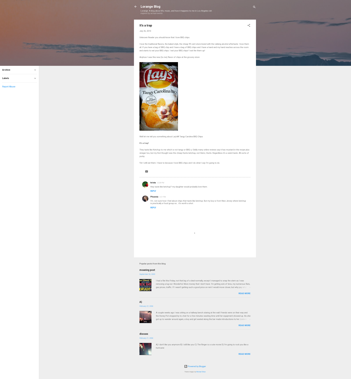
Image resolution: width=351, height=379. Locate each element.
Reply (153, 191)
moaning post (147, 269)
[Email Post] (146, 172)
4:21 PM (162, 197)
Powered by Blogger (196, 366)
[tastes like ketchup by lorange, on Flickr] (158, 130)
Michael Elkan (201, 372)
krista (153, 182)
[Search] (254, 7)
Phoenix (154, 197)
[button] (248, 26)
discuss (143, 333)
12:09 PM (160, 183)
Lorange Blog (150, 7)
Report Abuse (8, 86)
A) (140, 301)
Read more (244, 293)
